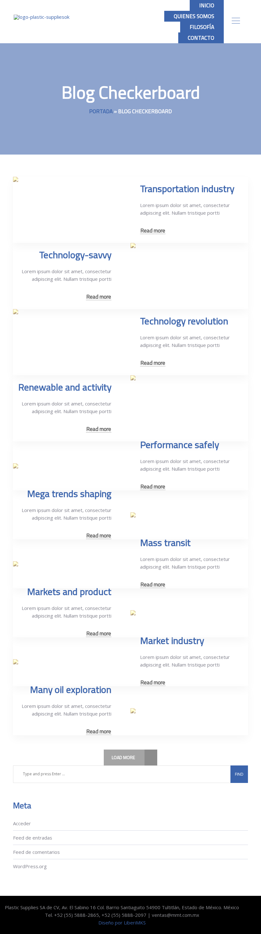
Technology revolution (184, 321)
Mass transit (165, 542)
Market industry (172, 640)
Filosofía (202, 27)
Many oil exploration (70, 689)
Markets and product (69, 591)
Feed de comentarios (36, 852)
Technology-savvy (75, 254)
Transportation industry (187, 188)
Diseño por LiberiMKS (122, 922)
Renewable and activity (64, 387)
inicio (206, 5)
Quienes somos (194, 16)
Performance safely (179, 444)
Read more (152, 230)
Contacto (201, 38)
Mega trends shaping (69, 493)
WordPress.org (30, 866)
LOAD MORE (123, 757)
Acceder (22, 823)
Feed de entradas (32, 837)
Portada (101, 111)
